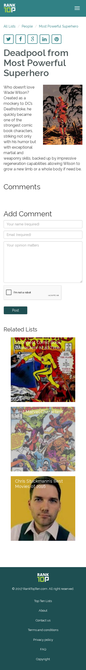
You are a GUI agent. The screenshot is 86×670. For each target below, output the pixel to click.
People (27, 26)
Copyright (43, 659)
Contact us (43, 620)
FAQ (43, 649)
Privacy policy (43, 640)
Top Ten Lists (43, 601)
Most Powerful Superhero (58, 26)
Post (15, 310)
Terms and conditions (43, 630)
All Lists (10, 26)
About (43, 610)
